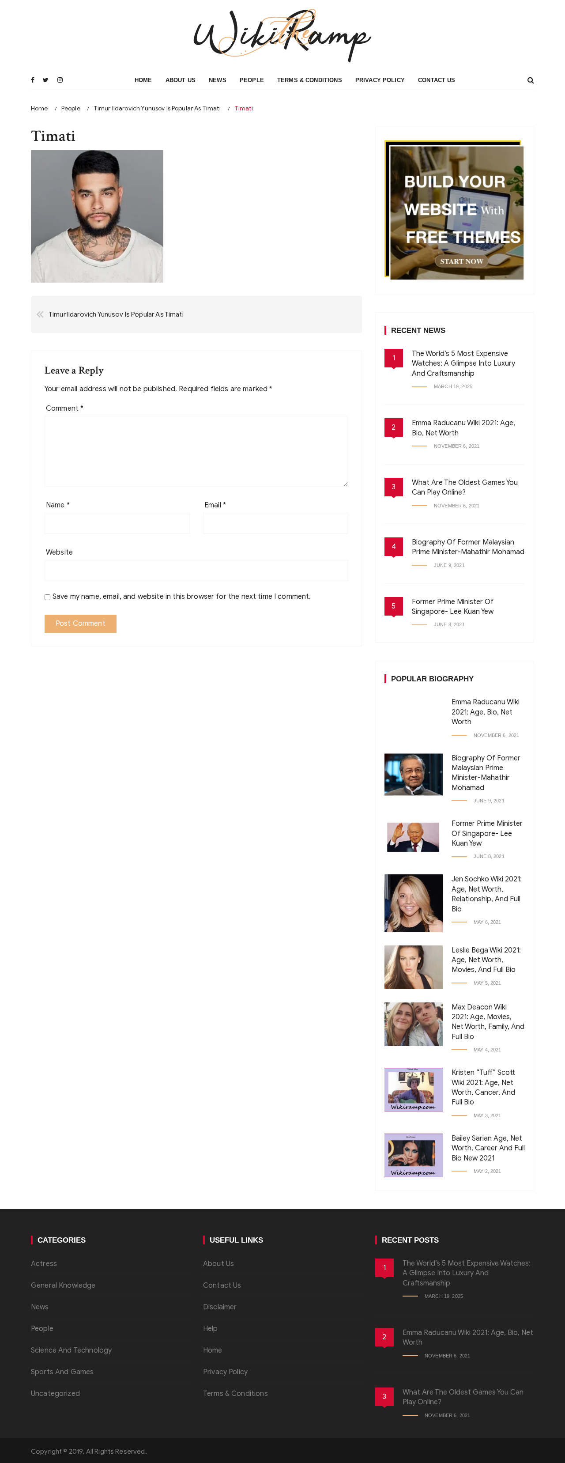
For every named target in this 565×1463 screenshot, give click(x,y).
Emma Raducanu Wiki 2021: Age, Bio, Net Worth (486, 712)
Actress (44, 1263)
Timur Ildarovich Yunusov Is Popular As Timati (116, 314)
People (252, 80)
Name (58, 505)
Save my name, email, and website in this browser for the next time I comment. (182, 596)
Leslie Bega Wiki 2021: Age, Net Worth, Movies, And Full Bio (486, 960)
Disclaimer (220, 1307)
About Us (181, 80)
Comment (64, 408)
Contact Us (437, 80)
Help (210, 1328)
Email (215, 505)
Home (143, 80)
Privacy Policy (380, 80)
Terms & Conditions (309, 80)
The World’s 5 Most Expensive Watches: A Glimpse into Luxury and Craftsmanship (463, 363)
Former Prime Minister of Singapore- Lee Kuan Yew (487, 833)
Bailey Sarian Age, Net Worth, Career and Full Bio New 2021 (488, 1148)
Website (59, 552)
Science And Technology (71, 1350)
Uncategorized (55, 1393)
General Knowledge (63, 1285)
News (217, 80)
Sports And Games (62, 1372)
